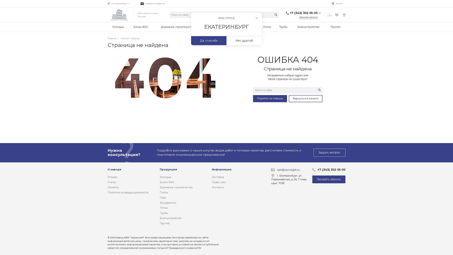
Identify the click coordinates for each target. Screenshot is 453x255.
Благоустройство (171, 218)
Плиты (164, 192)
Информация (221, 169)
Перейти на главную (270, 98)
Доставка (218, 177)
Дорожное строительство (176, 187)
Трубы (164, 213)
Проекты (113, 187)
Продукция (168, 169)
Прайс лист (219, 182)
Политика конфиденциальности (128, 192)
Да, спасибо (209, 40)
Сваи (163, 197)
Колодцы (165, 177)
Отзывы (112, 177)
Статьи (112, 182)
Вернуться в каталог (306, 98)
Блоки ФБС (167, 182)
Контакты (218, 187)
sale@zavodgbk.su (155, 3)
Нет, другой (244, 40)
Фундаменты (168, 202)
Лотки (164, 207)
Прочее (165, 223)
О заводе (114, 169)
